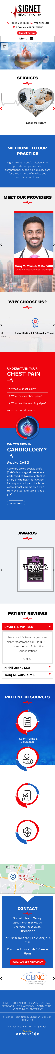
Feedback (8, 1010)
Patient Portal (27, 33)
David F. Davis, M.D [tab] (18, 627)
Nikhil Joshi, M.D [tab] (17, 672)
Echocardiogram (28, 122)
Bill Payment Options (27, 818)
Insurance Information (27, 854)
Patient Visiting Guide (27, 781)
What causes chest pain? (26, 396)
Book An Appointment (27, 966)
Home (5, 1007)
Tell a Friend (25, 1010)
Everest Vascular (17, 1031)
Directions (27, 935)
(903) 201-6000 (19, 23)
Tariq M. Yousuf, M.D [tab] (20, 679)
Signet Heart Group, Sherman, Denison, (29, 1021)
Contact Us (44, 1010)
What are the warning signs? (28, 403)
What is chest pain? (23, 388)
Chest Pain (23, 372)
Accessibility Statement (27, 1013)
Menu (23, 38)
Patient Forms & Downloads (27, 745)
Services (27, 77)
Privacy (33, 1007)
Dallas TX (27, 1024)
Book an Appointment (29, 27)
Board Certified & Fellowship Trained (27, 333)
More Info (16, 503)
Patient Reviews (27, 613)
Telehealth (41, 23)
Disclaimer (19, 1007)
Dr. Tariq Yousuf (38, 1031)
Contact (27, 913)
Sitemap (46, 1007)
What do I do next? (23, 410)
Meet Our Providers (28, 197)
